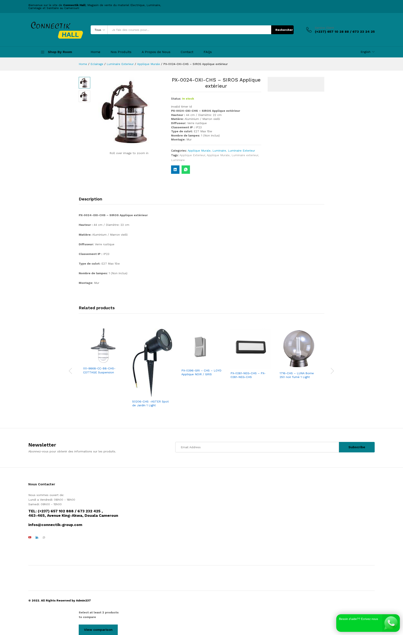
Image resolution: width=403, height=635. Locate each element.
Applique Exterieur (192, 155)
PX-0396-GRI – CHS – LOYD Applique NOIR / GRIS (201, 372)
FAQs (208, 52)
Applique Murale (199, 150)
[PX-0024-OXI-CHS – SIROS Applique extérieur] (186, 169)
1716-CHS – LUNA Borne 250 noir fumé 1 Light (297, 375)
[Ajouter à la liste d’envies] (107, 361)
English (365, 51)
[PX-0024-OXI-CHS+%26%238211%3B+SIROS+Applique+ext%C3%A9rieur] (175, 169)
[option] (103, 351)
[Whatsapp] (44, 537)
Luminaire (219, 150)
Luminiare (178, 160)
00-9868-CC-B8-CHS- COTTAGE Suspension (99, 370)
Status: (176, 98)
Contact (187, 52)
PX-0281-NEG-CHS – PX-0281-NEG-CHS (248, 375)
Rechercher (284, 29)
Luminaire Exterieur (241, 150)
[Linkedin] (37, 537)
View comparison (98, 630)
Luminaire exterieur (245, 155)
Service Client (324, 27)
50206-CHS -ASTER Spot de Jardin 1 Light (150, 403)
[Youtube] (29, 537)
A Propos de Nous (156, 52)
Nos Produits (121, 52)
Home (95, 52)
